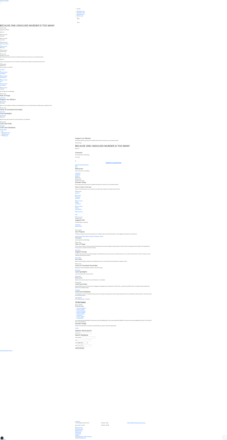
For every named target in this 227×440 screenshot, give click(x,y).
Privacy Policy (78, 433)
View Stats (2, 125)
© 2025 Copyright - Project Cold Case (83, 436)
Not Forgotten (86, 236)
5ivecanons (83, 438)
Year (76, 345)
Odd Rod (91, 236)
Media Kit (77, 176)
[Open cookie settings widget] (2, 438)
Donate (77, 328)
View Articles (3, 115)
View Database (3, 129)
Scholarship (96, 236)
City (76, 340)
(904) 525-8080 (130, 422)
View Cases (2, 111)
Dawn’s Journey (78, 236)
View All (101, 236)
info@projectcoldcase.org (139, 422)
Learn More (2, 97)
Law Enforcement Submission (82, 164)
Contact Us (77, 174)
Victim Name (78, 337)
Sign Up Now (3, 101)
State (76, 342)
